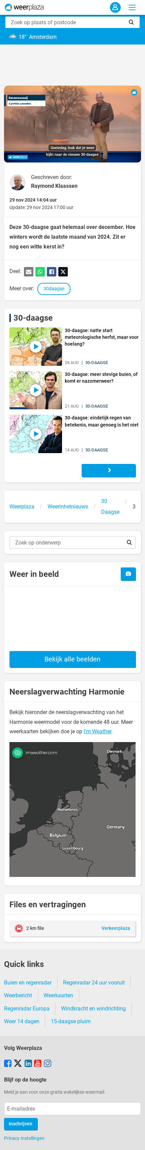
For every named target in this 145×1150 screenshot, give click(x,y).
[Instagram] (47, 1064)
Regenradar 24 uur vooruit (94, 982)
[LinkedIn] (28, 1064)
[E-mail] (28, 271)
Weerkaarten (58, 995)
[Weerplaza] (24, 7)
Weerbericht (18, 995)
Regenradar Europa (27, 1008)
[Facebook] (51, 271)
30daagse (54, 289)
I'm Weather (97, 731)
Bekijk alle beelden (72, 659)
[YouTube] (37, 1064)
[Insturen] (128, 574)
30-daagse (33, 318)
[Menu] (132, 7)
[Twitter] (63, 271)
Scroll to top (134, 1139)
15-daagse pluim (71, 1021)
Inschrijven (20, 1124)
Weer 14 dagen (21, 1021)
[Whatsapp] (40, 271)
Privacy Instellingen (24, 1138)
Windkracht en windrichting (93, 1008)
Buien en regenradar (28, 982)
